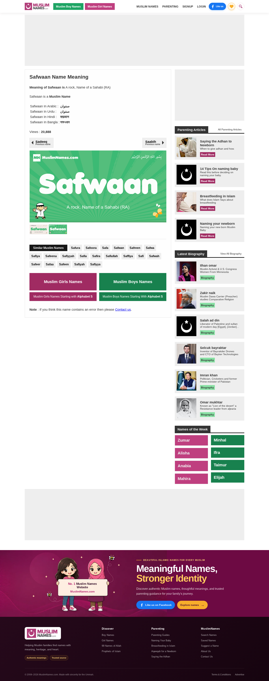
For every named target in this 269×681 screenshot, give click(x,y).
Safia (83, 256)
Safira (96, 256)
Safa (105, 247)
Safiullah (112, 256)
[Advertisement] (134, 40)
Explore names (192, 605)
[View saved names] (231, 6)
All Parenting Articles (230, 129)
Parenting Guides (160, 635)
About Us (206, 651)
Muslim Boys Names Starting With (133, 296)
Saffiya (128, 256)
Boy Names (108, 635)
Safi (141, 256)
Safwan (119, 247)
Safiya (35, 256)
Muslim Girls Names (63, 281)
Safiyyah (68, 256)
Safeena (51, 256)
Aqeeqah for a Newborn (163, 651)
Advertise (239, 674)
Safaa (50, 264)
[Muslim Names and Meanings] (37, 6)
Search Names (209, 635)
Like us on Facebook (158, 604)
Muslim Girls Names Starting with (63, 296)
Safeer (35, 264)
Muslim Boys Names (132, 281)
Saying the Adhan (160, 656)
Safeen (64, 264)
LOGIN (201, 6)
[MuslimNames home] (43, 633)
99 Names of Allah (111, 645)
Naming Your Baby (161, 640)
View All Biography (231, 253)
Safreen (135, 247)
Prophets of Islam (111, 651)
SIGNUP (187, 6)
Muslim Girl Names (100, 6)
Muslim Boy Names (68, 6)
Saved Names (208, 640)
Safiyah (79, 264)
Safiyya (95, 264)
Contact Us (207, 656)
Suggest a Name (210, 645)
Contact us (123, 309)
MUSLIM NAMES (147, 6)
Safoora (91, 247)
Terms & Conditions (221, 674)
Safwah (154, 256)
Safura (75, 247)
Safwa (150, 247)
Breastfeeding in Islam (163, 645)
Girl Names (108, 640)
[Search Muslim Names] (240, 6)
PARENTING (170, 6)
